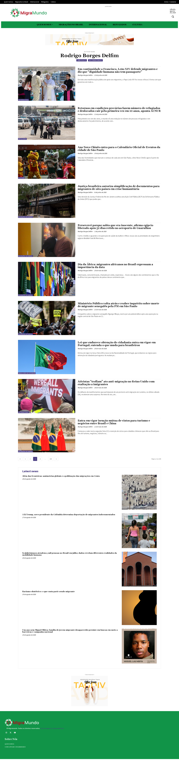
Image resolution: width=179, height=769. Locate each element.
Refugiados (22, 139)
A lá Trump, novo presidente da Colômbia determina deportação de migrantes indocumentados (68, 514)
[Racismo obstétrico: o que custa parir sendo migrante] (139, 607)
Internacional (23, 100)
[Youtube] (14, 732)
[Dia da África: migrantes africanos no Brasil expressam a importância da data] (46, 279)
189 (51, 459)
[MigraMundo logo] (28, 13)
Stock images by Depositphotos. (52, 728)
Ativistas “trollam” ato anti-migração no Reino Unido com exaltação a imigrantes (116, 383)
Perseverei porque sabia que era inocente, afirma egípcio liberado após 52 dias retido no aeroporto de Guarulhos (115, 227)
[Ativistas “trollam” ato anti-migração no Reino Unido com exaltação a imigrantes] (46, 396)
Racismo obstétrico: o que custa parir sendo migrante (48, 591)
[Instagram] (6, 732)
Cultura (21, 178)
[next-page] (56, 459)
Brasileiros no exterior (27, 373)
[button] (173, 16)
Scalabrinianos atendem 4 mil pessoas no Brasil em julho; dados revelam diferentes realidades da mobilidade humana (69, 554)
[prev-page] (20, 459)
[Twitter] (10, 732)
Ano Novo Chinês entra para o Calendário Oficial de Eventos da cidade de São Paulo (119, 149)
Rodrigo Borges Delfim (85, 75)
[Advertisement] (108, 13)
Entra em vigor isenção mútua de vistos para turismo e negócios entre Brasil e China (114, 422)
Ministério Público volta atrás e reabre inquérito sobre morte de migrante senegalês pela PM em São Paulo (118, 305)
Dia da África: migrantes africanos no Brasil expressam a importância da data (115, 266)
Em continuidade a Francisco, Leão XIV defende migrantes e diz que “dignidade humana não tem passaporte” (118, 71)
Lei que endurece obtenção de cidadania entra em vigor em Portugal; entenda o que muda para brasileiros (117, 344)
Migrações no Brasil (26, 217)
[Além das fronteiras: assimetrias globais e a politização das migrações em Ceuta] (139, 492)
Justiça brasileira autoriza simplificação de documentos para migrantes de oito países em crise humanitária (119, 188)
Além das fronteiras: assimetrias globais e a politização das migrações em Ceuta (61, 476)
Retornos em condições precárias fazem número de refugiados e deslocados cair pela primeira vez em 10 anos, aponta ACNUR (119, 110)
